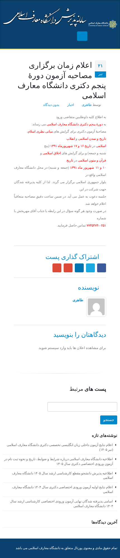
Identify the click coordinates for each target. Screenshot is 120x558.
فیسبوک (101, 267)
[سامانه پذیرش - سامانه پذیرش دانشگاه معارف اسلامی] (102, 24)
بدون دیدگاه (51, 105)
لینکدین (79, 267)
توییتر (90, 267)
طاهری (87, 105)
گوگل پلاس (68, 267)
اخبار (70, 105)
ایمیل (56, 267)
